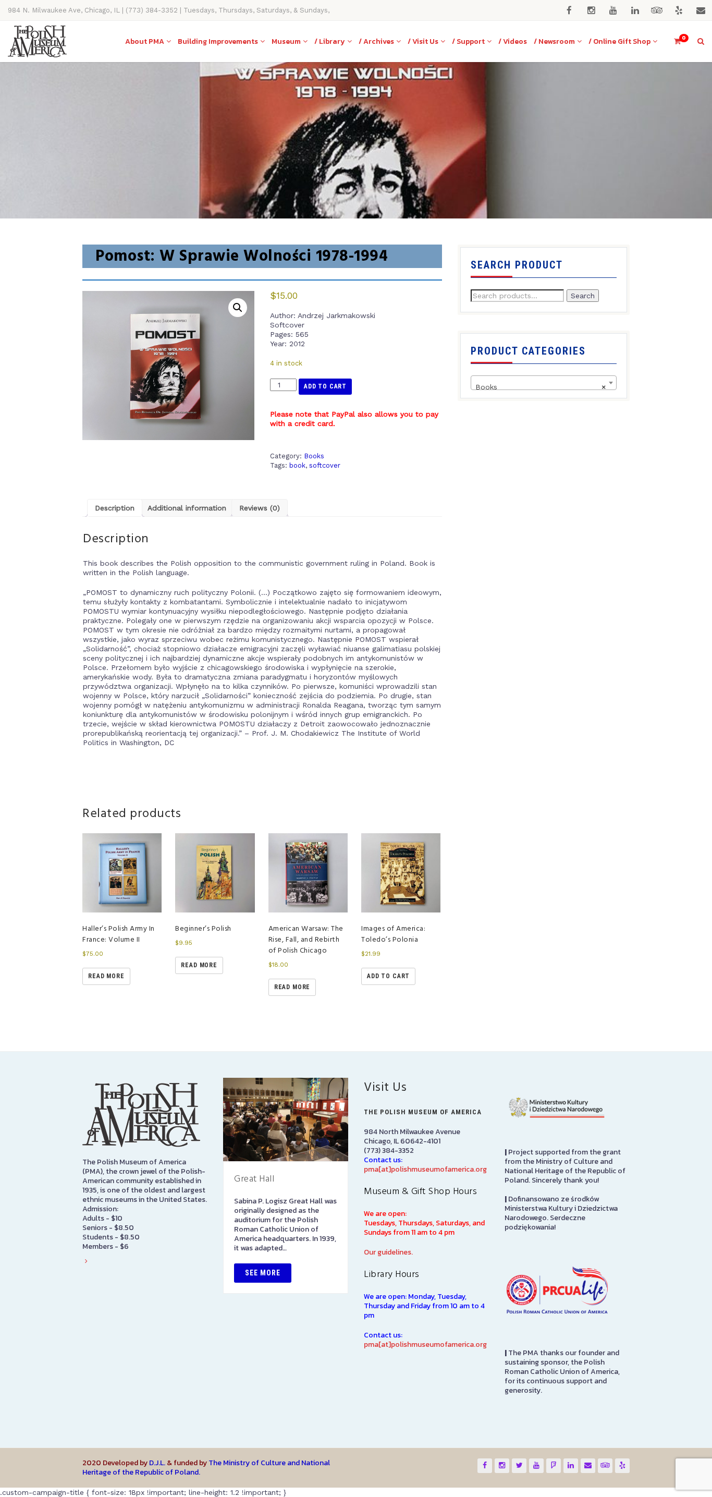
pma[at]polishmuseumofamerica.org (425, 1169)
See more (262, 1273)
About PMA (144, 41)
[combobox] (544, 382)
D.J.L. (157, 1462)
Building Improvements (218, 41)
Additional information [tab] (187, 508)
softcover (324, 465)
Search (583, 295)
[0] (673, 41)
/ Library (329, 41)
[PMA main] (37, 41)
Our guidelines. (388, 1252)
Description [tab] (114, 508)
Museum (286, 41)
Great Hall (254, 1179)
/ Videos (512, 41)
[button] (237, 307)
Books (314, 456)
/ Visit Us (423, 41)
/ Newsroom (554, 41)
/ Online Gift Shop (619, 41)
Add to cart (325, 386)
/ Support (468, 41)
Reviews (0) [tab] (259, 508)
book (297, 465)
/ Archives (376, 41)
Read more (106, 976)
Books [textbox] (540, 387)
